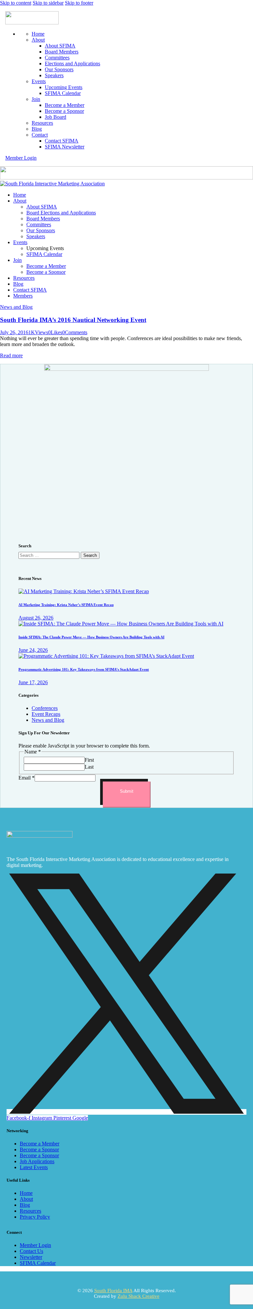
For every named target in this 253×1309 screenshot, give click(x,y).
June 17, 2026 (33, 682)
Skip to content (15, 3)
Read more (11, 355)
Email (26, 778)
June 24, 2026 (33, 650)
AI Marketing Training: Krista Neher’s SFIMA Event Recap (66, 605)
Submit (126, 791)
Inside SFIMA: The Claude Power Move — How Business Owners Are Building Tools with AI (91, 637)
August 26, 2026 (35, 618)
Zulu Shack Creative (138, 1296)
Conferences (45, 708)
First (89, 760)
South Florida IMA (113, 1290)
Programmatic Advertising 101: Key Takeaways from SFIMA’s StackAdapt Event (83, 669)
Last (89, 767)
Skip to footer (79, 3)
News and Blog (16, 307)
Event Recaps (46, 714)
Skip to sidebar (48, 3)
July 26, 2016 (14, 332)
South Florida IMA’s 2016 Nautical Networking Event (73, 319)
